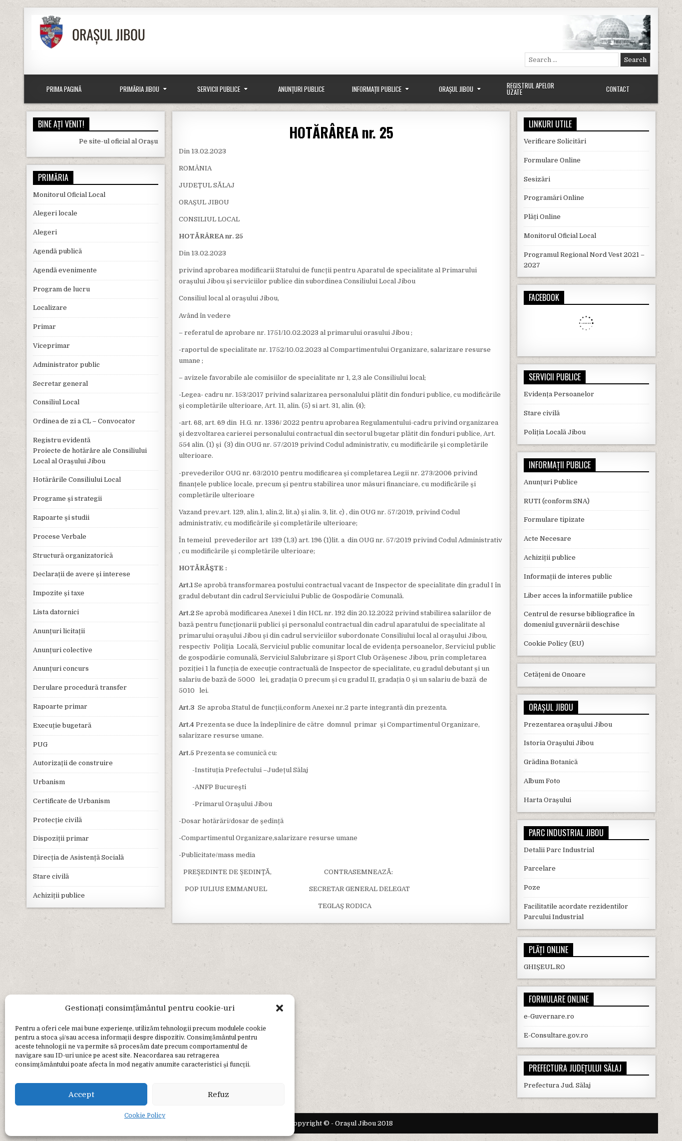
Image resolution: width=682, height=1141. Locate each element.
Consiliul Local (56, 402)
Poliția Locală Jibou (555, 432)
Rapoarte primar (60, 706)
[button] (280, 1008)
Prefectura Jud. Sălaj (557, 1085)
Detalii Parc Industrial (559, 850)
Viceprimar (51, 345)
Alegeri (45, 232)
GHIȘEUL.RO (544, 967)
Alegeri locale (55, 213)
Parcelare (540, 868)
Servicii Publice (218, 89)
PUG (40, 744)
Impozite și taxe (58, 593)
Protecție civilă (57, 820)
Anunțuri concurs (61, 668)
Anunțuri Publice (301, 89)
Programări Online (554, 197)
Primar (44, 326)
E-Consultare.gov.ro (556, 1035)
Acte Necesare (547, 538)
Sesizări (537, 179)
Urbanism (49, 782)
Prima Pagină (63, 89)
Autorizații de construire (73, 763)
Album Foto (542, 781)
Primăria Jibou (139, 89)
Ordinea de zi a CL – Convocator (84, 421)
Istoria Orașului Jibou (559, 743)
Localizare (50, 307)
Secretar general (60, 383)
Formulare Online (552, 160)
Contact (618, 89)
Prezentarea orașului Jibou (568, 724)
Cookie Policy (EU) (554, 643)
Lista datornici (56, 612)
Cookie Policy (144, 1115)
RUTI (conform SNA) (557, 501)
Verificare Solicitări (555, 141)
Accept (81, 1094)
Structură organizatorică (73, 555)
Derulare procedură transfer (80, 687)
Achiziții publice (59, 895)
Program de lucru (61, 289)
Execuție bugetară (62, 725)
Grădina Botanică (551, 762)
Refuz (218, 1094)
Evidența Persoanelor (559, 394)
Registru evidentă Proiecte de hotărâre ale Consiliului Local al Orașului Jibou (90, 450)
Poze (532, 887)
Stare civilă (51, 876)
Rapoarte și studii (61, 517)
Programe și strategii (67, 498)
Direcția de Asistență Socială (78, 857)
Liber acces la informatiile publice (578, 595)
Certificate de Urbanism (71, 801)
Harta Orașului (547, 800)
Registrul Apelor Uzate (530, 88)
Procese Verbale (59, 536)
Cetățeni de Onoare (555, 674)
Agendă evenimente (65, 270)
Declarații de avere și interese (81, 574)
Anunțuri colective (62, 650)
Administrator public (66, 364)
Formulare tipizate (554, 519)
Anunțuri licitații (59, 631)
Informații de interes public (568, 576)
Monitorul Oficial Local (69, 194)
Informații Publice (376, 89)
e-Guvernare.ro (549, 1016)
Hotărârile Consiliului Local (77, 479)
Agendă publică (57, 251)
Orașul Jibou (456, 89)
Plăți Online (542, 216)
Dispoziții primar (61, 838)
